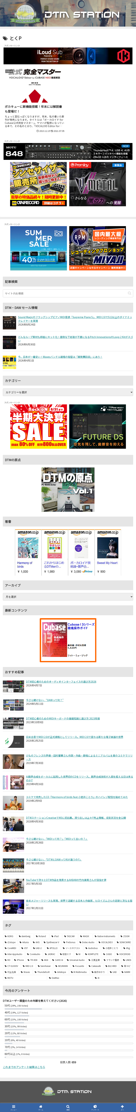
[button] (129, 293)
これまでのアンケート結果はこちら (24, 1067)
